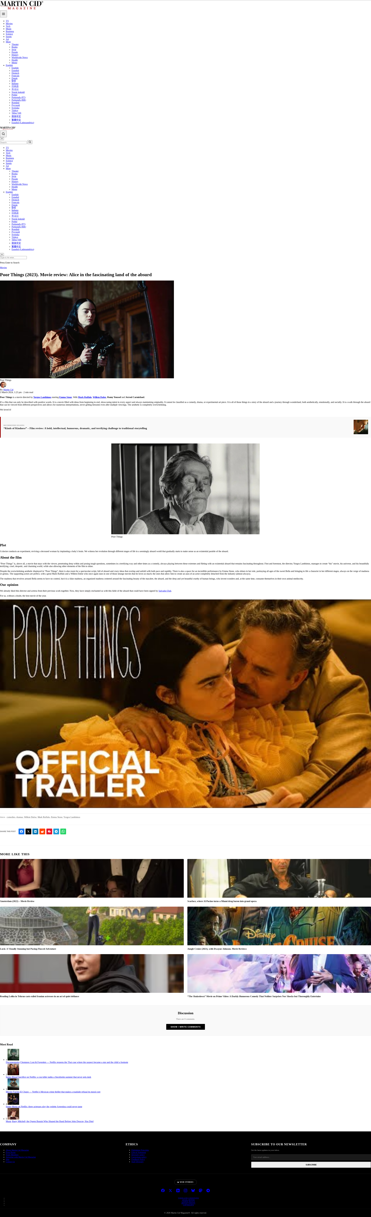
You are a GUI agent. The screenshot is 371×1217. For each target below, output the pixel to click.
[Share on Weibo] (49, 831)
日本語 (15, 86)
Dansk (15, 78)
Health (15, 60)
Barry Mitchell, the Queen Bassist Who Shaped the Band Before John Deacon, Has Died (52, 1121)
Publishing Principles (140, 1150)
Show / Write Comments (186, 1027)
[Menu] (3, 13)
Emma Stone (65, 397)
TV (7, 21)
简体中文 (16, 116)
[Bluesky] (193, 1191)
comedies (11, 817)
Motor (14, 62)
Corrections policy (139, 1157)
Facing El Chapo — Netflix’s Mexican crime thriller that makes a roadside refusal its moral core (56, 1092)
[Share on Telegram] (56, 831)
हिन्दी (14, 81)
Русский (16, 105)
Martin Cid (8, 389)
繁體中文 (16, 120)
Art (7, 39)
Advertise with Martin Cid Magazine (21, 1157)
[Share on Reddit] (42, 831)
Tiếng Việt (16, 113)
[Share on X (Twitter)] (28, 831)
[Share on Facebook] (21, 831)
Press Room (11, 1152)
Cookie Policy (188, 1201)
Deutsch (15, 73)
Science (9, 34)
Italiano (15, 83)
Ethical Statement (138, 1152)
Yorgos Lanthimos (42, 397)
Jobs (7, 1159)
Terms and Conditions (188, 1198)
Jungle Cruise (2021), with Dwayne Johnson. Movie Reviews (217, 949)
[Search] (3, 133)
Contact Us (10, 1162)
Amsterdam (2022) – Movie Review (17, 901)
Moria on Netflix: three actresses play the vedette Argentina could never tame (47, 1106)
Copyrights (188, 1205)
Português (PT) (19, 97)
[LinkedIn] (178, 1191)
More (8, 42)
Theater (15, 44)
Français (15, 75)
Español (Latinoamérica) (23, 122)
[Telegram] (208, 1191)
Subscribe (311, 1165)
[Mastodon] (200, 1191)
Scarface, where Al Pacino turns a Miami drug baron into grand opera (222, 901)
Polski (14, 95)
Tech (8, 26)
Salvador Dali (165, 591)
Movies (9, 23)
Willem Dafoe (99, 397)
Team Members (12, 1155)
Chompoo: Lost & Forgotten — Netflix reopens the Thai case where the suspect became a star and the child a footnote (74, 1062)
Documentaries (13, 1062)
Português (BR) (19, 100)
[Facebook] (163, 1191)
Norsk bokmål (18, 92)
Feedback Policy (138, 1159)
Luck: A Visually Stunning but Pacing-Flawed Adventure (28, 949)
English (9, 65)
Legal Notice (188, 1200)
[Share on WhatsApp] (63, 831)
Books (15, 47)
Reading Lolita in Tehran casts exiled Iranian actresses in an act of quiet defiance (39, 996)
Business (10, 31)
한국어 (15, 89)
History (15, 55)
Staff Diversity (137, 1162)
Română (15, 102)
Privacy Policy (188, 1203)
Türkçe (15, 110)
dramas (19, 817)
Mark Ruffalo (85, 397)
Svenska (15, 108)
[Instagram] (185, 1191)
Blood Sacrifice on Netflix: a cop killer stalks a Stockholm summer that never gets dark (51, 1077)
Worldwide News (20, 57)
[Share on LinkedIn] (35, 831)
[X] (170, 1191)
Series (8, 1077)
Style (14, 49)
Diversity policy (138, 1155)
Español (15, 70)
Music (8, 29)
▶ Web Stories (185, 1182)
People (15, 52)
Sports (9, 36)
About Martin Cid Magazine (17, 1150)
